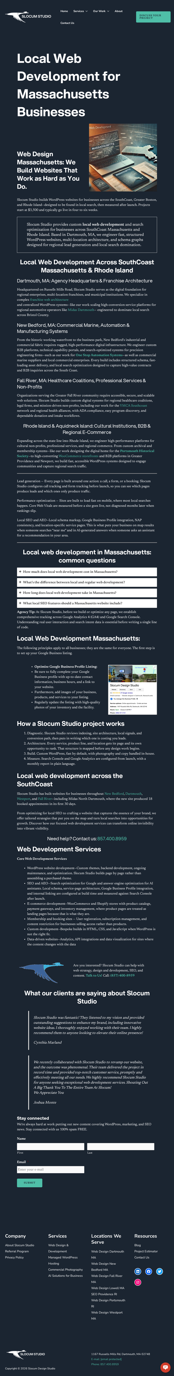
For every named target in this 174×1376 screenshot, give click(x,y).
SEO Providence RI (104, 1294)
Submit (30, 1183)
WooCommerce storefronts (78, 456)
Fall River (45, 799)
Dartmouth (133, 794)
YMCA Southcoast (133, 405)
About (119, 11)
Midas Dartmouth (81, 310)
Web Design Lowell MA (107, 1288)
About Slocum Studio (19, 1245)
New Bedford (114, 794)
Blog (137, 1245)
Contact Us (67, 23)
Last (90, 1153)
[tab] (87, 572)
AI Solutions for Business (65, 1276)
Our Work (99, 11)
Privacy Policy (14, 1257)
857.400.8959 (112, 838)
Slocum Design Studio (41, 1368)
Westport (23, 799)
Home (64, 11)
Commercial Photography (65, 1270)
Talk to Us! (94, 975)
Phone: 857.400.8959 (105, 1364)
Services (78, 11)
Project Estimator (146, 1251)
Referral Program (17, 1251)
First (20, 1153)
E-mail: (106, 1359)
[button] (152, 17)
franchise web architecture (49, 300)
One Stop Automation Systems (99, 355)
